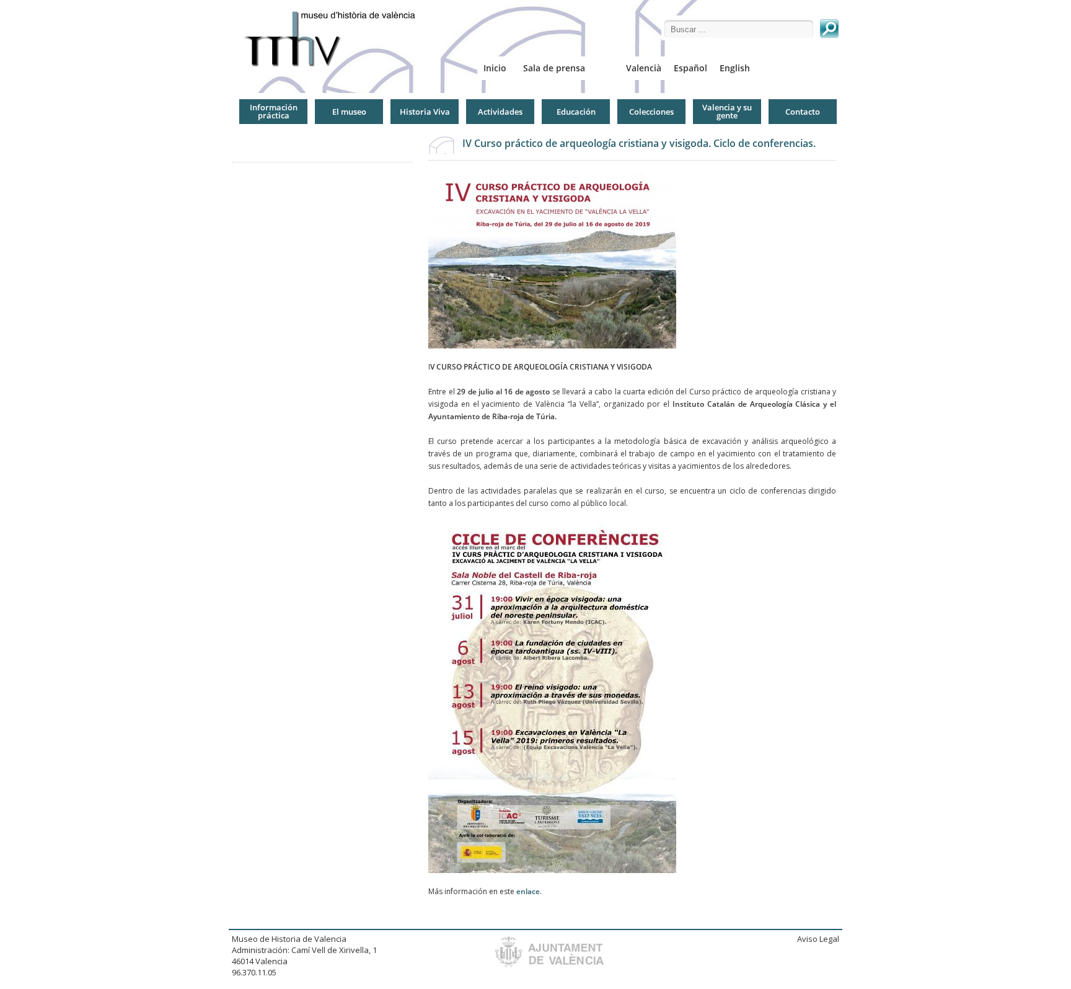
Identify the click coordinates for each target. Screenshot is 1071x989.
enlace (528, 891)
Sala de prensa (554, 68)
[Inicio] (334, 38)
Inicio (494, 68)
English (735, 68)
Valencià (643, 68)
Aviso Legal (818, 938)
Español (690, 68)
